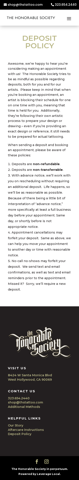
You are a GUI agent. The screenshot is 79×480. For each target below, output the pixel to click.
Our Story (15, 425)
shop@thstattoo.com (25, 4)
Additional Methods (24, 407)
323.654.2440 (66, 4)
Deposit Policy (19, 434)
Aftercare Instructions (26, 430)
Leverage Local (48, 474)
